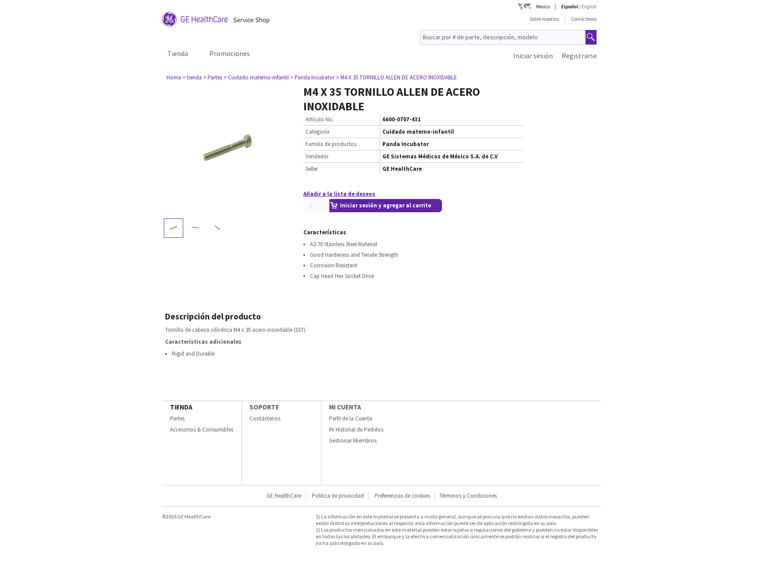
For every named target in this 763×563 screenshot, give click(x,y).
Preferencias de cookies (402, 495)
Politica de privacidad (338, 495)
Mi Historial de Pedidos (356, 429)
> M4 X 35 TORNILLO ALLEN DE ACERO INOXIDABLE (396, 77)
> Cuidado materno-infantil (256, 77)
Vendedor (317, 156)
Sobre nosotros (544, 19)
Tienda (177, 53)
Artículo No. (320, 119)
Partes (177, 418)
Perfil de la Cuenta (350, 418)
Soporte (264, 407)
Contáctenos (584, 19)
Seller (312, 169)
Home (173, 77)
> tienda (192, 77)
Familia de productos (331, 144)
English (589, 7)
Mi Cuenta (345, 407)
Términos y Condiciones (468, 495)
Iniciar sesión (533, 55)
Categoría (317, 131)
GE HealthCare (284, 495)
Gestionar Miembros (353, 440)
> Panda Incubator (312, 77)
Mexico (543, 7)
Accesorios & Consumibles (201, 429)
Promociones (229, 53)
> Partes (212, 77)
